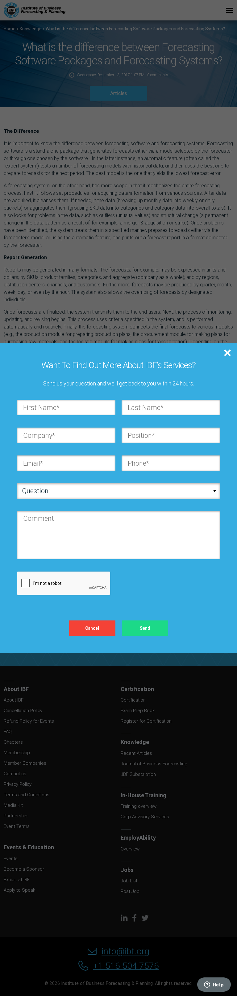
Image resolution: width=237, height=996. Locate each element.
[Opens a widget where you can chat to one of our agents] (214, 985)
